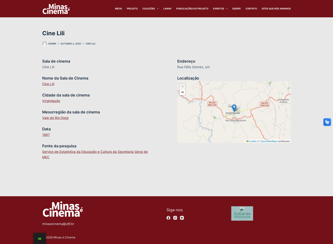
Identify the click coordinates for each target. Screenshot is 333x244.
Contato (251, 8)
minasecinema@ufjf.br (58, 224)
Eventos (218, 8)
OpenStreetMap (268, 141)
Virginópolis (51, 101)
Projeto (132, 8)
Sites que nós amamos (276, 8)
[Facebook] (168, 218)
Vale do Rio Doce (55, 118)
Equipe (236, 8)
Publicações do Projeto (192, 8)
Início (118, 8)
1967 (46, 135)
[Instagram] (175, 218)
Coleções (148, 8)
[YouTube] (182, 218)
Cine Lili (90, 43)
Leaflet (252, 141)
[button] (234, 108)
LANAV (167, 8)
